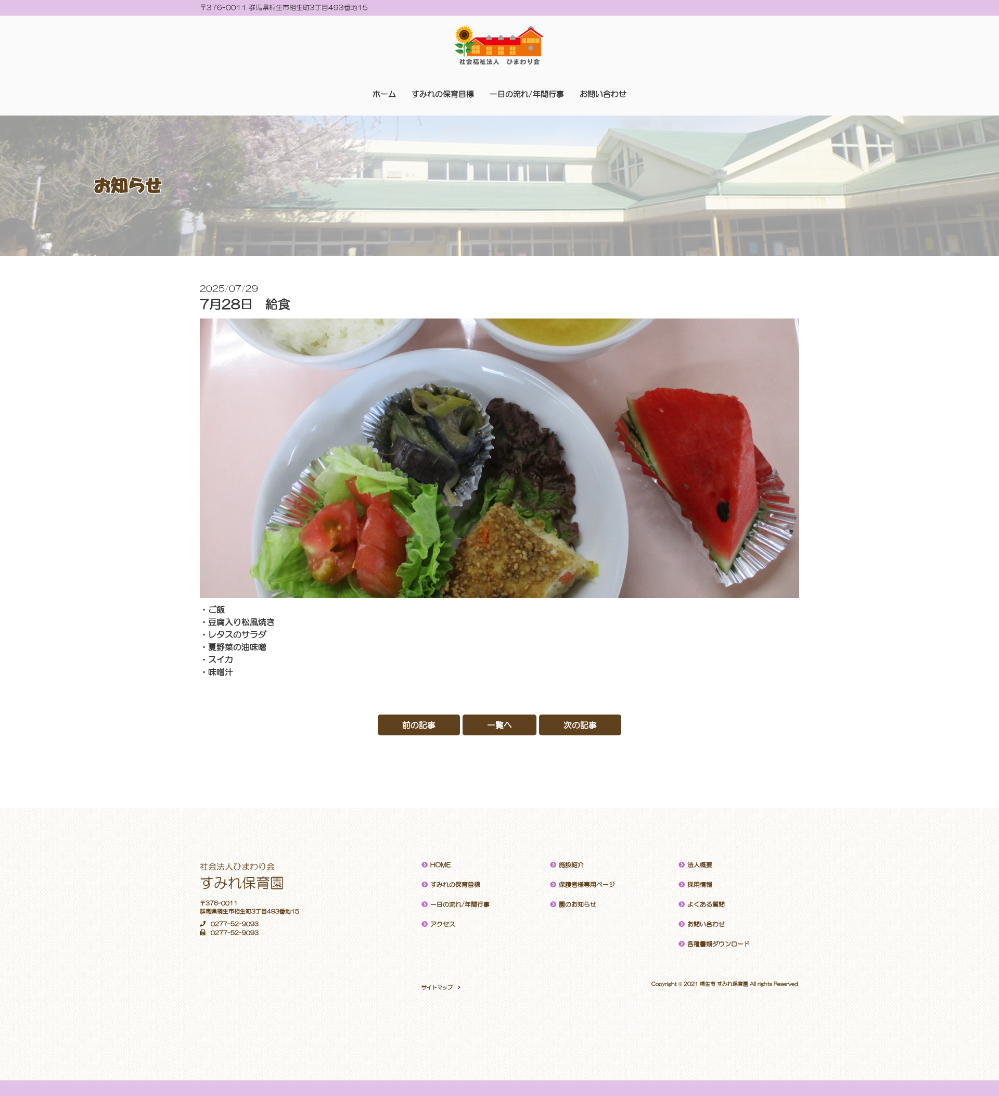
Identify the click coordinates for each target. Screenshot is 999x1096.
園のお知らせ (577, 904)
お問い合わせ (603, 94)
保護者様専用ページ (587, 885)
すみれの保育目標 (443, 94)
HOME (440, 865)
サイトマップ (437, 987)
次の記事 (580, 725)
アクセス (442, 924)
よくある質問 (706, 904)
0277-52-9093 (235, 924)
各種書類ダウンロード (718, 944)
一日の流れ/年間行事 (527, 94)
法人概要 (699, 865)
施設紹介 (571, 865)
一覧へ (499, 725)
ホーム (384, 94)
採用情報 (699, 885)
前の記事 (419, 725)
